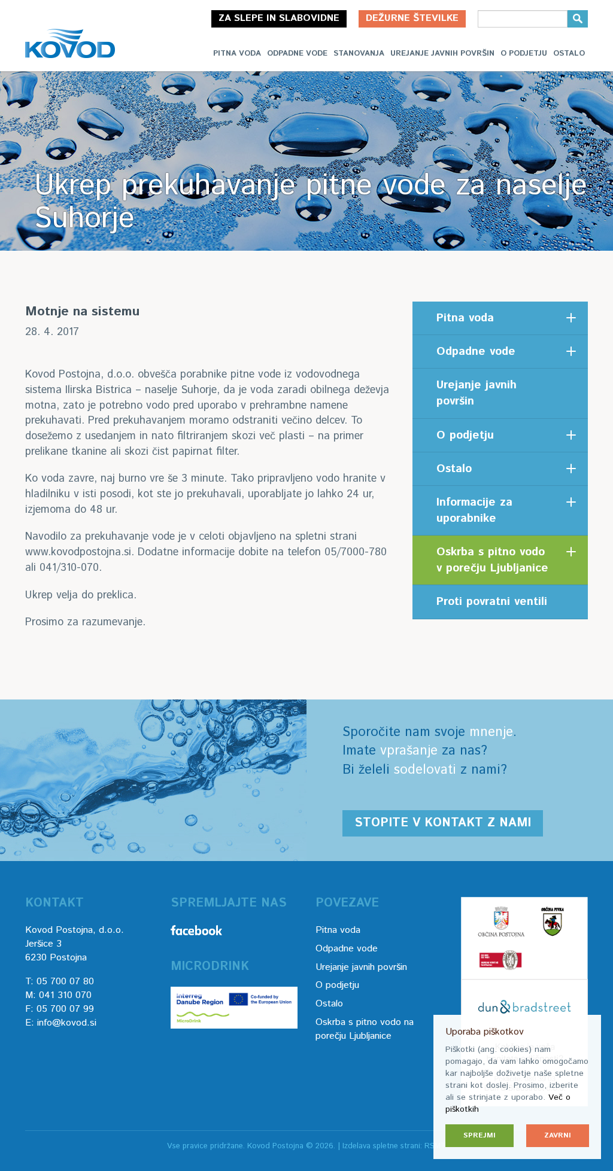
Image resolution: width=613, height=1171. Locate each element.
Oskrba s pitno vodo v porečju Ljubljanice (492, 560)
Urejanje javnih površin (442, 53)
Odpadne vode (297, 53)
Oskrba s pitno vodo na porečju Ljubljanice (364, 1029)
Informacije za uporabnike (474, 510)
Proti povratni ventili (491, 602)
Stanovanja (358, 53)
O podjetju (523, 53)
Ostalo (569, 53)
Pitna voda (237, 53)
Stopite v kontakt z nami (442, 823)
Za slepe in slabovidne (279, 18)
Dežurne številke (412, 18)
